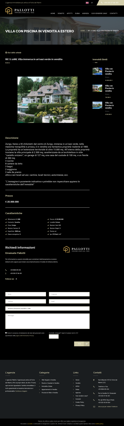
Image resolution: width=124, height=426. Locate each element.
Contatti (113, 13)
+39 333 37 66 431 (111, 2)
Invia (79, 344)
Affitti (69, 13)
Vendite (61, 13)
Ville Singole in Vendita (49, 380)
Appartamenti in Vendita (49, 390)
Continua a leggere (21, 391)
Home (53, 13)
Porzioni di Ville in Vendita (50, 393)
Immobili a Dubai (47, 386)
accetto (30, 423)
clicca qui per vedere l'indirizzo (108, 407)
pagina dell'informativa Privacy (25, 336)
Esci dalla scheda (14, 52)
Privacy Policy (80, 405)
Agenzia (85, 13)
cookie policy (99, 423)
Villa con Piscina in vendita (109, 71)
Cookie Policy (80, 402)
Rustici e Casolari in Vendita (50, 383)
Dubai (77, 13)
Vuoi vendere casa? (99, 13)
